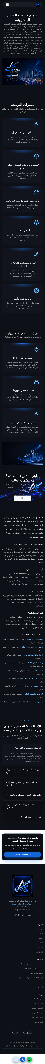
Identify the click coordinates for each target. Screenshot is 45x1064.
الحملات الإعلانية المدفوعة (33, 655)
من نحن (40, 929)
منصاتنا (40, 982)
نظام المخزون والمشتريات (33, 686)
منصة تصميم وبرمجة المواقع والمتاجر (31, 964)
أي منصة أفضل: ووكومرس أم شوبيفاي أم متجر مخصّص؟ (22, 771)
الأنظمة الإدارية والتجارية (34, 670)
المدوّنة (40, 987)
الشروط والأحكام (22, 1046)
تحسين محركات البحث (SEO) (32, 647)
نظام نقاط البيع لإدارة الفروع (32, 678)
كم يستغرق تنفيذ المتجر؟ (31, 817)
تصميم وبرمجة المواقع (35, 639)
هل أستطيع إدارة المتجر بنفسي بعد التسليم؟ (20, 806)
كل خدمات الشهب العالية (34, 694)
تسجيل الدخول (38, 999)
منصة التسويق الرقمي (36, 973)
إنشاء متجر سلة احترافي (12, 37)
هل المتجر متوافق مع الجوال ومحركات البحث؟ (21, 783)
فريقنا (41, 933)
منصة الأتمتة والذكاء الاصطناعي (33, 968)
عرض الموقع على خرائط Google (22, 904)
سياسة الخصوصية (34, 1046)
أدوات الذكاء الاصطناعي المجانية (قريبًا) (31, 978)
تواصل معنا (39, 702)
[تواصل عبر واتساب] (29, 1059)
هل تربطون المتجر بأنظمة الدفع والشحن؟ (24, 795)
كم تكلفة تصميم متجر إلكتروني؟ (28, 748)
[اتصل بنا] (22, 1059)
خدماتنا (40, 938)
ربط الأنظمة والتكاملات (34, 663)
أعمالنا (41, 943)
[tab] (22, 754)
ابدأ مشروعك (38, 1003)
